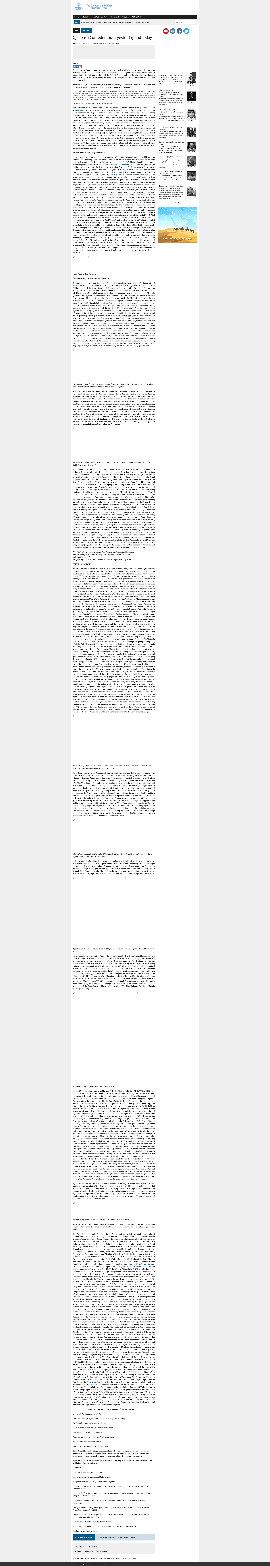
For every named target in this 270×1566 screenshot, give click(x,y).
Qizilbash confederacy (99, 43)
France (151, 1264)
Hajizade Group (107, 1564)
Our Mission (135, 17)
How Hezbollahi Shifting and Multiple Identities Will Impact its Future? (171, 112)
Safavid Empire (113, 43)
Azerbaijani (80, 110)
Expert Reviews (100, 17)
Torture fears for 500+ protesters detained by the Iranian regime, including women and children (171, 188)
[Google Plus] (80, 66)
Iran (115, 70)
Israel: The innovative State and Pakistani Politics (170, 172)
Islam (142, 133)
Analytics (86, 17)
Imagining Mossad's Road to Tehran (171, 75)
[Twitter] (74, 66)
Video (124, 17)
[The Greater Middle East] (92, 6)
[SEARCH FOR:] (185, 22)
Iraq (130, 1264)
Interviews (114, 17)
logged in (88, 1551)
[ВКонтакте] (77, 66)
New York (91, 1382)
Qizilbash (86, 43)
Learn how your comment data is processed (119, 1558)
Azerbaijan (103, 70)
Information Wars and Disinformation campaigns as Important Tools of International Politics (171, 93)
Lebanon (143, 1264)
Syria (136, 1264)
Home (76, 17)
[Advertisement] (158, 7)
